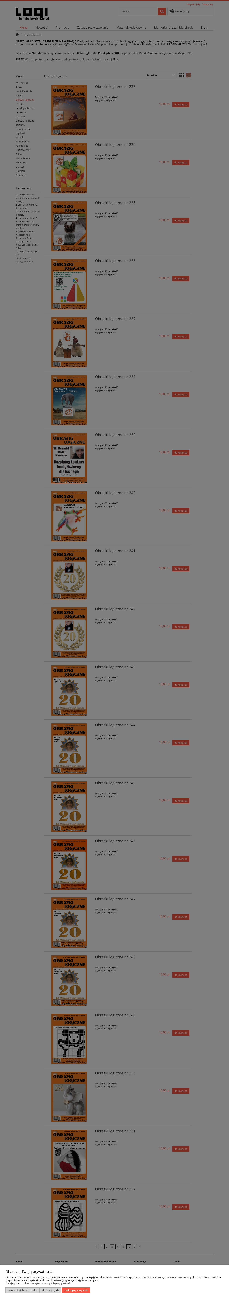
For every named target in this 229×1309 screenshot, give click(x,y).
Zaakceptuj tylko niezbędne (22, 1290)
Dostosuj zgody (50, 1290)
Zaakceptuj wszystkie (76, 1290)
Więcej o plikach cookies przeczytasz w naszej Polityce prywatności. (38, 1283)
